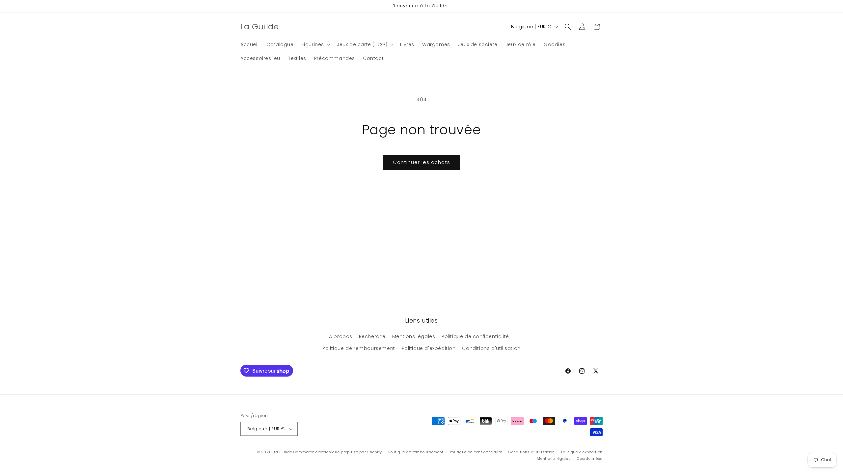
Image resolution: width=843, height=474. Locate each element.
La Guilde (283, 452)
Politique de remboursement (358, 348)
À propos (340, 336)
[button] (315, 44)
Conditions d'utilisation (491, 348)
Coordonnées (590, 458)
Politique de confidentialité (475, 336)
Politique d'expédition (429, 348)
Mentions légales (413, 336)
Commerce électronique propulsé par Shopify (337, 452)
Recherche (372, 336)
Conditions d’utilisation (531, 452)
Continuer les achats (421, 162)
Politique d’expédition (582, 452)
